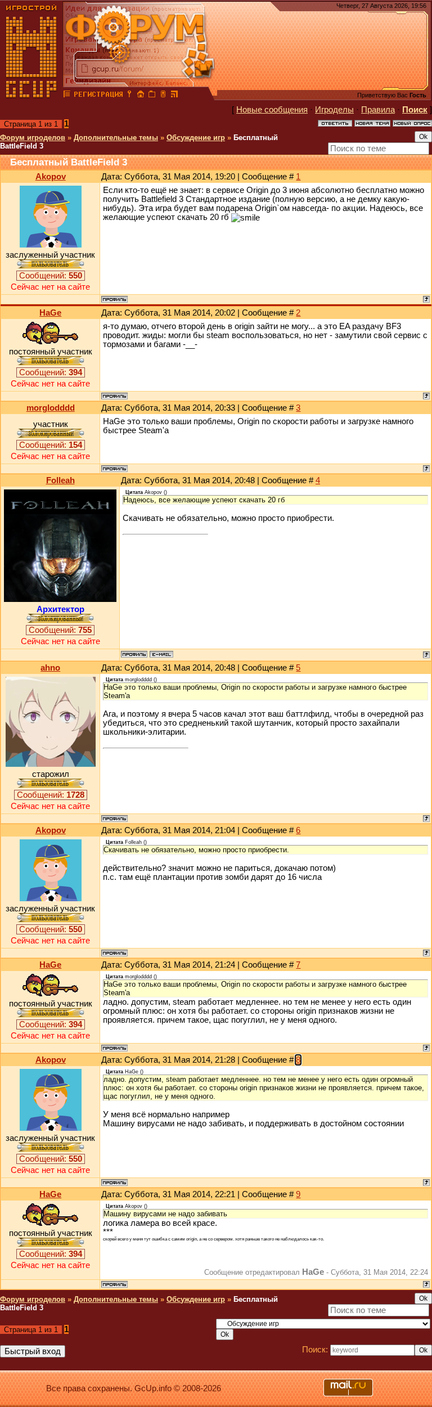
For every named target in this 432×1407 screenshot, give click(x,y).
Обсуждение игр (195, 137)
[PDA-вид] (163, 95)
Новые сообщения (272, 109)
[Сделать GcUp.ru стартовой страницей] (140, 95)
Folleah (60, 480)
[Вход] (129, 95)
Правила (378, 109)
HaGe (50, 312)
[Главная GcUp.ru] (31, 95)
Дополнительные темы (116, 137)
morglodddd (50, 407)
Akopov (50, 176)
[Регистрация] (98, 95)
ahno (50, 667)
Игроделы (334, 109)
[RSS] (174, 95)
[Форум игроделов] (67, 95)
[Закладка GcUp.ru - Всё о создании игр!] (152, 95)
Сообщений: (50, 275)
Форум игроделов (32, 137)
